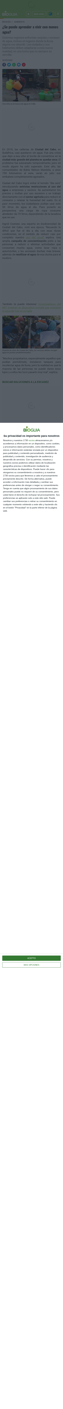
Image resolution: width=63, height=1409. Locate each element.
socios (32, 440)
